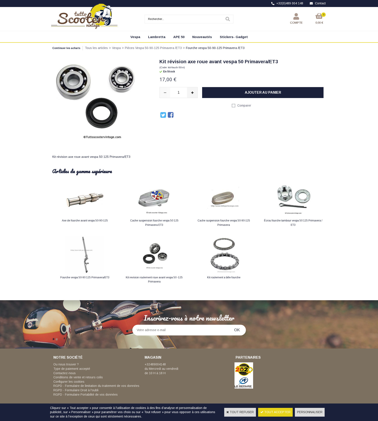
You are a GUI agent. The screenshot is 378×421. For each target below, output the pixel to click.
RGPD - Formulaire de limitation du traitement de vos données (96, 386)
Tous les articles (96, 48)
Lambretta (156, 37)
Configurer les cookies (68, 381)
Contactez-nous (64, 373)
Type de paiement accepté (71, 368)
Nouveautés (202, 37)
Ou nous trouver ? (66, 364)
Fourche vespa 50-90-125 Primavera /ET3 (215, 48)
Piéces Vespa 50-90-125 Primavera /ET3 (153, 48)
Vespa (135, 37)
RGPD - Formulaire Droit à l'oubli (75, 390)
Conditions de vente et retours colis (78, 377)
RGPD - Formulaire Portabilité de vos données (85, 394)
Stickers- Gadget (234, 37)
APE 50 (178, 37)
